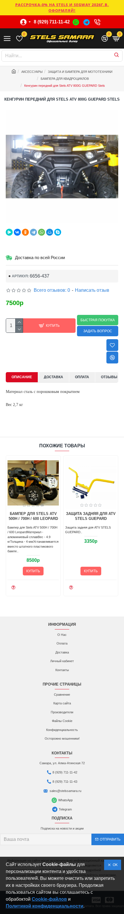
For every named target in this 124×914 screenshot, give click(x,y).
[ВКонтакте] (17, 232)
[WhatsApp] (41, 232)
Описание (22, 377)
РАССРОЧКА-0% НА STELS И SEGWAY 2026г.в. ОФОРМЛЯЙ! (62, 7)
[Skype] (57, 232)
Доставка (53, 377)
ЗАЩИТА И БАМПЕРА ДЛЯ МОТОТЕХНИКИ (80, 71)
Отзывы (109, 377)
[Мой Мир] (49, 232)
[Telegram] (33, 232)
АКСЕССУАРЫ (32, 71)
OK (114, 865)
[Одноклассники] (25, 232)
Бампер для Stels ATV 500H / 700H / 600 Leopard (33, 516)
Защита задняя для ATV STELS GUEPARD (91, 516)
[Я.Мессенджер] (9, 232)
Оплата (82, 377)
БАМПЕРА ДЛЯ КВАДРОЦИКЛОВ (65, 78)
